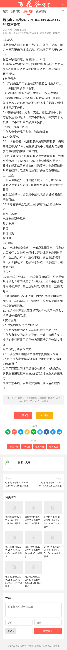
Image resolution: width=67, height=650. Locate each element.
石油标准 (33, 32)
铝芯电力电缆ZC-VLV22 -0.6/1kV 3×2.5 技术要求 (17, 484)
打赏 (44, 415)
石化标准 (13, 446)
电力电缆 (53, 446)
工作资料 (23, 32)
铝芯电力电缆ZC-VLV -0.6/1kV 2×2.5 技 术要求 (50, 484)
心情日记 (16, 11)
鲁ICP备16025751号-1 (48, 645)
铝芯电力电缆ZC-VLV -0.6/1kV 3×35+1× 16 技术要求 (39, 399)
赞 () (23, 415)
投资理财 (41, 11)
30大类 (26, 446)
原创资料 (28, 11)
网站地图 (32, 645)
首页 (5, 11)
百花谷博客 (34, 3)
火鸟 (27, 462)
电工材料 (39, 446)
